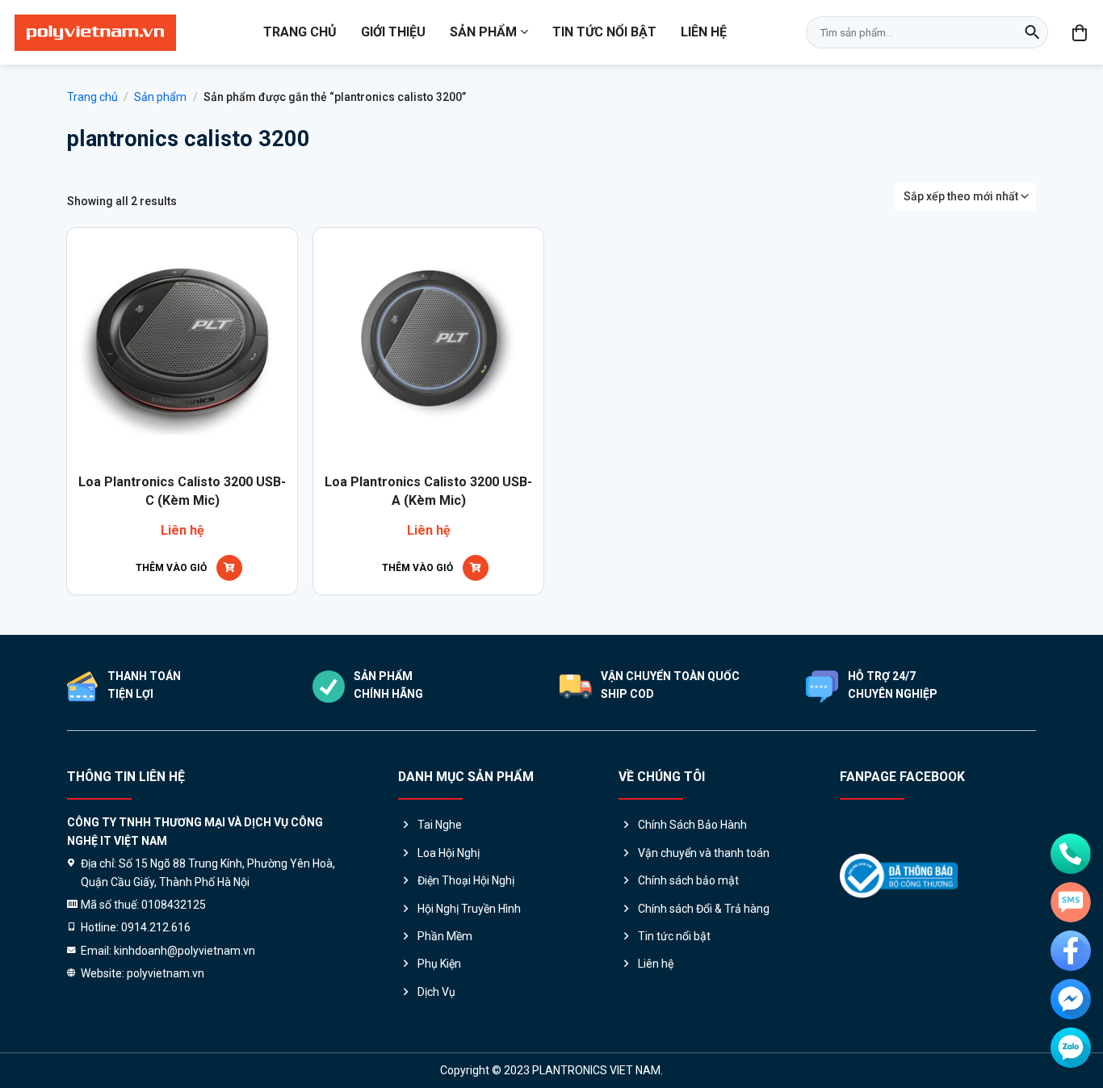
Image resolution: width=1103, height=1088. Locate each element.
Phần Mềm (444, 936)
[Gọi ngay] (1071, 854)
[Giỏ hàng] (1080, 32)
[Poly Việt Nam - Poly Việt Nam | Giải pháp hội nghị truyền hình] (95, 32)
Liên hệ (704, 32)
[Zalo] (1071, 1047)
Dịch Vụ (436, 991)
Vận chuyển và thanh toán (704, 852)
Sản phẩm (483, 32)
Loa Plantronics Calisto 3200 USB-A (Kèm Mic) (428, 490)
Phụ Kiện (439, 963)
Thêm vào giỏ (171, 567)
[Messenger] (1071, 999)
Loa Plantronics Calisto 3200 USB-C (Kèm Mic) (182, 490)
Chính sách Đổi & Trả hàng (704, 908)
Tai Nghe (439, 824)
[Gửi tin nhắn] (1071, 902)
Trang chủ (300, 32)
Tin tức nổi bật (604, 32)
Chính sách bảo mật (688, 880)
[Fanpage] (1071, 950)
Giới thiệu (393, 32)
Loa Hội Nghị (448, 852)
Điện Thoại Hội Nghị (465, 880)
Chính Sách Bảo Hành (692, 824)
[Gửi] (1032, 32)
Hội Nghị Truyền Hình (469, 908)
